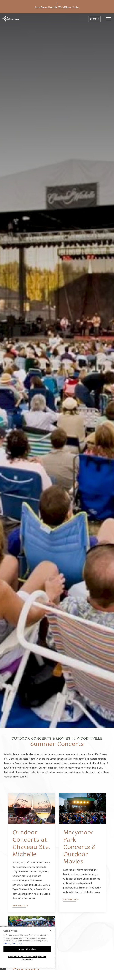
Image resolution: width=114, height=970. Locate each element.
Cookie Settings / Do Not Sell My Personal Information (27, 958)
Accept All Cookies (27, 949)
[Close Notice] (50, 930)
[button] (108, 19)
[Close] (57, 3)
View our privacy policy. (12, 943)
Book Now (94, 19)
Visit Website (19, 906)
